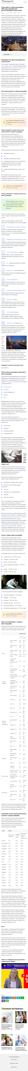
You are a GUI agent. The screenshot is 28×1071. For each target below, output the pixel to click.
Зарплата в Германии (11, 615)
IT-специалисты (7, 386)
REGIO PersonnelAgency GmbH (19, 239)
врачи (5, 397)
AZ (7, 263)
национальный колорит (6, 66)
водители (6, 489)
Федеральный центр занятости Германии (16, 227)
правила (3, 139)
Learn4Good (4, 516)
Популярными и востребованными (14, 381)
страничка (9, 233)
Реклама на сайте (14, 1063)
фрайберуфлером (20, 466)
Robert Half (9, 299)
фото (5, 156)
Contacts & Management (12, 279)
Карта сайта (14, 1059)
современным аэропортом (18, 67)
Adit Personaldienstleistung (12, 312)
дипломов (16, 161)
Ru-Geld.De (22, 516)
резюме (4, 350)
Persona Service (10, 270)
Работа (3, 12)
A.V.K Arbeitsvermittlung (12, 252)
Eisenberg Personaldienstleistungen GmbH (16, 290)
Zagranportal (8, 1)
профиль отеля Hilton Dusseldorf (8, 525)
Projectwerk (4, 406)
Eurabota (9, 516)
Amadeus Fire (10, 323)
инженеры (6, 389)
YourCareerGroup (16, 516)
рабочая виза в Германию (11, 187)
